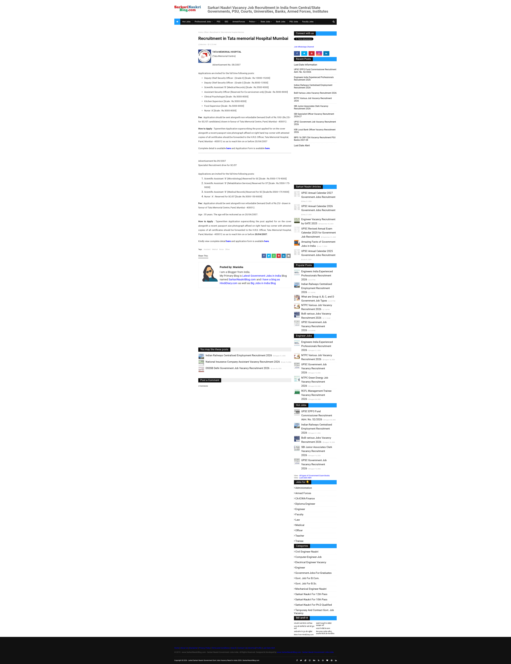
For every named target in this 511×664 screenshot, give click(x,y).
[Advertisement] (185, 72)
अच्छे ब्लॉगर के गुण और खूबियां (303, 632)
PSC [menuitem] (219, 21)
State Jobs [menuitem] (265, 21)
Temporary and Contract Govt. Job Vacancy (314, 612)
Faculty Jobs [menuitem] (308, 21)
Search (233, 648)
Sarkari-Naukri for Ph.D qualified (313, 604)
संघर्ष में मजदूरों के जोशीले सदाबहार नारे (323, 624)
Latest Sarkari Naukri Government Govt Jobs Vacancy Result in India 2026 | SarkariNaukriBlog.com (223, 660)
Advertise (251, 648)
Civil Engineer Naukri (306, 551)
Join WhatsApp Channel (304, 47)
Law (297, 519)
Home (200, 32)
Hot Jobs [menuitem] (186, 21)
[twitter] (304, 53)
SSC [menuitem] (226, 21)
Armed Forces (303, 493)
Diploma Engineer (305, 503)
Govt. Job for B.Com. (307, 578)
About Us (184, 648)
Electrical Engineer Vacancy (310, 562)
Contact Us (242, 648)
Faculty (299, 514)
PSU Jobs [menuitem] (293, 21)
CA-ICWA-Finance (305, 498)
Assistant (207, 249)
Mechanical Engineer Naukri (311, 588)
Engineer (300, 509)
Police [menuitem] (252, 21)
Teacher (299, 535)
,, (294, 232)
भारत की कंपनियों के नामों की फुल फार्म (304, 627)
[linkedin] (326, 53)
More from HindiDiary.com (304, 635)
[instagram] (319, 53)
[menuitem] (177, 22)
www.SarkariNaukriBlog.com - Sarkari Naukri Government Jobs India (305, 652)
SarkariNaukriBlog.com (242, 279)
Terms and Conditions (221, 648)
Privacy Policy (204, 648)
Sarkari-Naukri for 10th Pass (311, 599)
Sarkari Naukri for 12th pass (311, 594)
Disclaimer (193, 648)
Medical (215, 249)
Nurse (221, 249)
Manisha (203, 44)
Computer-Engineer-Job (308, 556)
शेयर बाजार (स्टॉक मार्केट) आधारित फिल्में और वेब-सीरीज (325, 633)
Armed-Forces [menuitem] (238, 21)
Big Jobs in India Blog (263, 283)
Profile (258, 648)
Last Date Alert (305, 478)
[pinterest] (312, 53)
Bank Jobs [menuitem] (280, 21)
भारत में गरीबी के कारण (323, 628)
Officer (206, 32)
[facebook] (297, 53)
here (228, 148)
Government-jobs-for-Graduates (313, 572)
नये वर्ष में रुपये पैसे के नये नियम (303, 623)
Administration (303, 487)
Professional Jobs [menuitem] (203, 21)
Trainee (299, 541)
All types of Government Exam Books (314, 476)
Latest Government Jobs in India (261, 275)
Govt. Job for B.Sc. (306, 583)
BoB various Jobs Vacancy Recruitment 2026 (315, 93)
